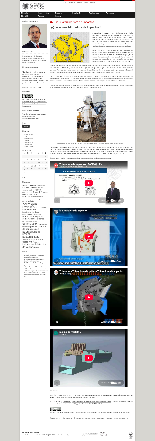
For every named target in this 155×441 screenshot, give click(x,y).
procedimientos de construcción (34, 227)
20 (35, 166)
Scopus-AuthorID (29, 146)
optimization (43, 224)
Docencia (58, 13)
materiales (104, 418)
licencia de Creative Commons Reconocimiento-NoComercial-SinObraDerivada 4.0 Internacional (98, 412)
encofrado (34, 194)
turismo (36, 242)
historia (31, 201)
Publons (26, 140)
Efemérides (25, 16)
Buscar (86, 2)
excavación (34, 199)
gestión (24, 201)
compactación (27, 190)
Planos (31, 432)
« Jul (24, 177)
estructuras (27, 196)
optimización (30, 223)
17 (24, 166)
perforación (26, 227)
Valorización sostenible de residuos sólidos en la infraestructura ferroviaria (35, 268)
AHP (23, 185)
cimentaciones (39, 188)
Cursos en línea (43, 13)
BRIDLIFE (28, 185)
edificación (26, 194)
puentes (35, 231)
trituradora (110, 418)
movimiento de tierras (29, 221)
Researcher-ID (28, 142)
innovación (40, 210)
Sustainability (28, 239)
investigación (26, 212)
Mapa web (79, 2)
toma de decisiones (32, 240)
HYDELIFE (28, 207)
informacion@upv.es (65, 435)
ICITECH (37, 207)
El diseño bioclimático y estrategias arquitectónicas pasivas (34, 256)
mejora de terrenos (36, 219)
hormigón (29, 204)
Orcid (25, 136)
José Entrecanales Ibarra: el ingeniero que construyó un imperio (35, 264)
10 (24, 162)
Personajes (110, 13)
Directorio (92, 2)
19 (32, 166)
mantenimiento (36, 214)
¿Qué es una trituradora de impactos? (76, 27)
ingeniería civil (29, 209)
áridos (78, 418)
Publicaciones (94, 13)
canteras (83, 418)
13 (35, 162)
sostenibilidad (30, 236)
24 (24, 169)
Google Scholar (28, 134)
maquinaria (69, 418)
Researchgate (28, 144)
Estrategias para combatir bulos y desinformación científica (34, 260)
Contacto (58, 16)
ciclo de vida (28, 187)
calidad (35, 185)
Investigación (76, 13)
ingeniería (44, 207)
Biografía (24, 13)
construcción (27, 192)
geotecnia (42, 199)
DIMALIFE (37, 192)
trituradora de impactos (121, 418)
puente (26, 231)
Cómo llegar (24, 432)
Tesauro (41, 16)
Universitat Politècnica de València (34, 245)
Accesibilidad (71, 2)
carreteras (42, 185)
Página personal (28, 138)
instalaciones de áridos (93, 418)
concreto (37, 190)
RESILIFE (26, 234)
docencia (44, 192)
